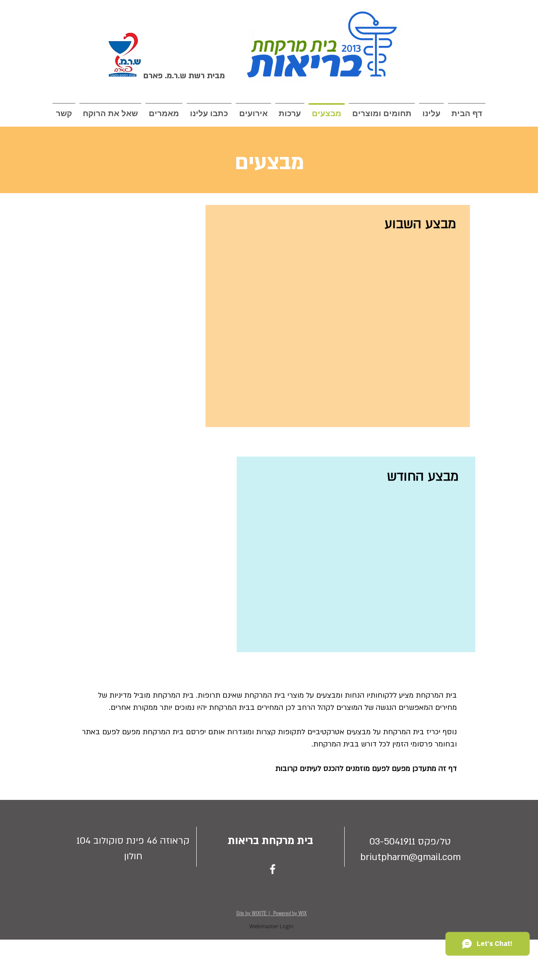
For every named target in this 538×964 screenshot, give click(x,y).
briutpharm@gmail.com (410, 857)
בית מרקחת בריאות (270, 841)
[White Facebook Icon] (272, 869)
